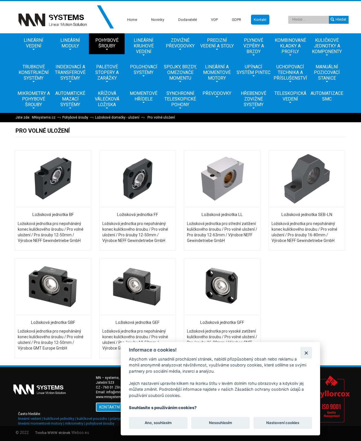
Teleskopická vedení (290, 96)
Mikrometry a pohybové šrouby (33, 99)
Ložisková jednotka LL (222, 214)
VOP (214, 20)
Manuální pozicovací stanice (327, 72)
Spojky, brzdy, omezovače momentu (180, 72)
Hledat (341, 19)
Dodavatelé (187, 20)
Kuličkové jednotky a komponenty (327, 46)
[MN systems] (65, 17)
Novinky (157, 20)
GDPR (236, 20)
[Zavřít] (306, 353)
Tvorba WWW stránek (53, 433)
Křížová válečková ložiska (107, 99)
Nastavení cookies (282, 423)
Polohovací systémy (143, 69)
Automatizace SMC (327, 96)
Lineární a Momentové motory (217, 72)
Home (132, 20)
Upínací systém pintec (253, 69)
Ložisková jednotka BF (53, 214)
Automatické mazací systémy (70, 99)
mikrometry (74, 423)
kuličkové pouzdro (92, 418)
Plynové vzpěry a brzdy (253, 46)
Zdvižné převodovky (180, 43)
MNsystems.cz (44, 117)
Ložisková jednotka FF (137, 214)
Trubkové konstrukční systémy (34, 72)
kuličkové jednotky (59, 418)
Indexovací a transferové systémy (70, 72)
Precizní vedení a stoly (217, 43)
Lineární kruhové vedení (144, 46)
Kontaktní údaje (116, 407)
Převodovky (216, 93)
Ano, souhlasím (158, 423)
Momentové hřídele (143, 96)
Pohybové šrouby (106, 43)
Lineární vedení (33, 43)
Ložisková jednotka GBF (53, 322)
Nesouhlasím (220, 423)
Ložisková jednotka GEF (138, 322)
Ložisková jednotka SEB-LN (306, 214)
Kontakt (260, 20)
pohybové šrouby (100, 423)
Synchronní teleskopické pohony (180, 99)
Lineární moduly (70, 43)
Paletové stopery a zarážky (107, 72)
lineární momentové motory (40, 423)
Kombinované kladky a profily (290, 46)
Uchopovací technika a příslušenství (290, 72)
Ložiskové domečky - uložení (117, 117)
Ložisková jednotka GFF (222, 322)
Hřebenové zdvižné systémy (253, 99)
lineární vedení (29, 418)
